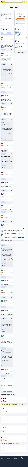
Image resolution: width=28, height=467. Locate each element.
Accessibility (13, 465)
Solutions (22, 459)
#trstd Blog (15, 458)
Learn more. (15, 395)
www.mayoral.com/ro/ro (19, 32)
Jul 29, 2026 (2, 67)
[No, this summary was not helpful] (12, 22)
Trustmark (2, 458)
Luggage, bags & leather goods (14, 404)
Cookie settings (9, 465)
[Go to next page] (3, 380)
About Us (15, 459)
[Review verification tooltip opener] (17, 7)
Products (22, 458)
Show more (18, 35)
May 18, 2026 (2, 248)
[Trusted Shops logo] (2, 2)
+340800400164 (18, 31)
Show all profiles (20, 52)
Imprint (1, 465)
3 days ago (6, 39)
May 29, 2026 (6, 145)
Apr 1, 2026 (2, 122)
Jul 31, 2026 (6, 85)
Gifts (4, 443)
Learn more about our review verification (7, 391)
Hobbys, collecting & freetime (7, 404)
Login (22, 462)
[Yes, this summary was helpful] (11, 22)
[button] (23, 2)
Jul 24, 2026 (6, 55)
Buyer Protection (2, 459)
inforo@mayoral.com (18, 33)
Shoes (19, 404)
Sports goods (22, 404)
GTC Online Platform (18, 465)
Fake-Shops (8, 458)
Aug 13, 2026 (6, 272)
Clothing (2, 404)
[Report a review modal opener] (12, 49)
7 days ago (6, 174)
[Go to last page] (4, 380)
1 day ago (6, 207)
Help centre (8, 459)
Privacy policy (5, 465)
